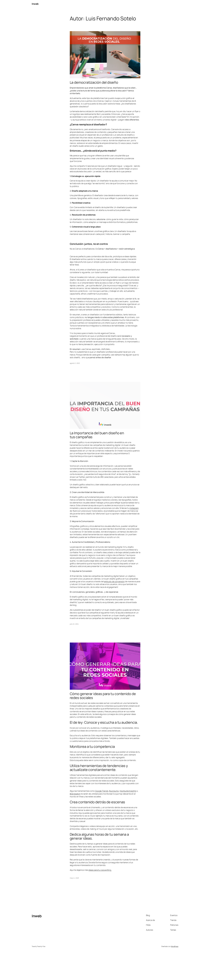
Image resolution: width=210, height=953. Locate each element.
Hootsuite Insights (128, 791)
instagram (134, 508)
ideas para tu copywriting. (100, 870)
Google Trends (101, 791)
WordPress (174, 946)
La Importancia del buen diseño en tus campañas (97, 435)
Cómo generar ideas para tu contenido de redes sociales (103, 696)
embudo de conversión (114, 581)
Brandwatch (75, 793)
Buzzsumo (114, 791)
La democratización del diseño (94, 82)
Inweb (35, 3)
